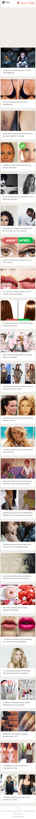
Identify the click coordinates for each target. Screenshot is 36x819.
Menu (7, 2)
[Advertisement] (18, 28)
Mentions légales (18, 816)
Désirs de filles (6, 811)
